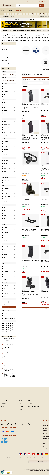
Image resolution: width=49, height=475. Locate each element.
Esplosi (10, 10)
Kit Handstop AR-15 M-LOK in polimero (29, 229)
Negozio (3, 10)
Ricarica (20, 409)
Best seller (3, 398)
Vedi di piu (5, 115)
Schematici (3, 403)
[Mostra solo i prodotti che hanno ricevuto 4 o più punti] (9, 325)
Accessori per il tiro (31, 395)
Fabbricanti (18, 10)
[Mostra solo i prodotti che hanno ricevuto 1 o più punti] (9, 331)
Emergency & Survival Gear (33, 406)
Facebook (18, 424)
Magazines (23, 118)
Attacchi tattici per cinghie (25, 180)
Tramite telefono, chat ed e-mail (9, 344)
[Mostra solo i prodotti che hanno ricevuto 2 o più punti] (9, 329)
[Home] (3, 19)
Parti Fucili (21, 403)
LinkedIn (25, 424)
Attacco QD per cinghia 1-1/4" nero (28, 167)
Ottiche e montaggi (31, 400)
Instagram (11, 424)
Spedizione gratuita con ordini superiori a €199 (38, 1)
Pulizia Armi (30, 403)
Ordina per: (25, 83)
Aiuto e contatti (5, 1)
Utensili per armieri (31, 398)
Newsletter (3, 406)
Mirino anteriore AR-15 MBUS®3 (28, 198)
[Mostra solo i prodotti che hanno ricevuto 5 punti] (9, 323)
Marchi (2, 395)
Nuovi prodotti (4, 400)
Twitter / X (32, 424)
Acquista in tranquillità (8, 353)
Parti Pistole (21, 400)
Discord (4, 424)
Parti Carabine (22, 398)
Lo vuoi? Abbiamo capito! (8, 340)
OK (9, 307)
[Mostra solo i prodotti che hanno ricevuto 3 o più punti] (9, 327)
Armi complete (22, 395)
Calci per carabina (41, 38)
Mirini (22, 211)
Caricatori (34, 38)
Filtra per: (24, 79)
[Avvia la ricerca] (41, 5)
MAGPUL (23, 103)
